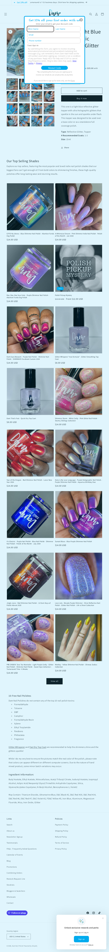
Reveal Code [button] (54, 67)
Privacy (39, 63)
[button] (81, 19)
